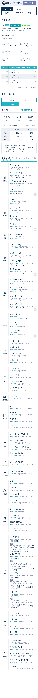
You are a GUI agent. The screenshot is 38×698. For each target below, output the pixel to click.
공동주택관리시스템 (29, 110)
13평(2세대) (27, 100)
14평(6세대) (10, 104)
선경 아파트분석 (23, 31)
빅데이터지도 (15, 25)
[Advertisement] (19, 682)
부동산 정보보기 (27, 25)
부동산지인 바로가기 (29, 3)
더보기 (35, 194)
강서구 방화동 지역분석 (9, 31)
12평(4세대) (10, 100)
